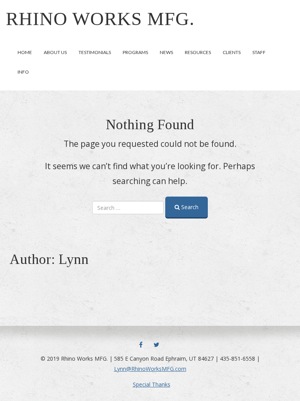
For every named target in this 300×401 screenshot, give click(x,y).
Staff (259, 52)
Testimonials (95, 52)
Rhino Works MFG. (100, 18)
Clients (232, 52)
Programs (135, 52)
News (166, 52)
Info (23, 72)
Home (25, 52)
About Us (55, 52)
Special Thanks (151, 384)
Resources (198, 52)
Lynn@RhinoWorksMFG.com (150, 368)
